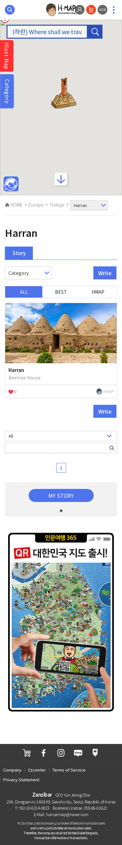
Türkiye (56, 204)
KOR (102, 9)
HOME (16, 204)
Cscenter (37, 770)
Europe (36, 204)
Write (105, 273)
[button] (63, 93)
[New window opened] (27, 753)
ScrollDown (61, 181)
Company (12, 770)
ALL (24, 291)
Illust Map (7, 56)
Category (7, 91)
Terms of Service (69, 770)
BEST (61, 291)
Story (19, 253)
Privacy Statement (21, 779)
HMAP (98, 291)
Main (11, 184)
